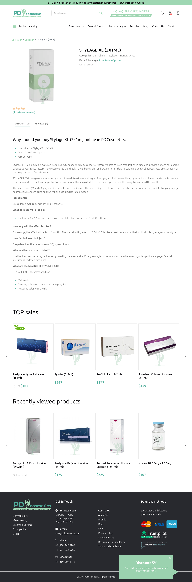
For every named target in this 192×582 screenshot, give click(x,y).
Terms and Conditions (109, 546)
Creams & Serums (22, 524)
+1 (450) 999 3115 (65, 561)
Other (16, 533)
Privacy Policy (105, 533)
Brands (102, 519)
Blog (145, 26)
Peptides (134, 26)
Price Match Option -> (111, 60)
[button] (185, 445)
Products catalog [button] (28, 26)
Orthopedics (19, 529)
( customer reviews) (24, 112)
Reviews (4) (41, 123)
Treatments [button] (75, 26)
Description (22, 123)
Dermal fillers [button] (95, 26)
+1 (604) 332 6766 (65, 549)
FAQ (100, 528)
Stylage (113, 55)
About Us (173, 26)
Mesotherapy (20, 520)
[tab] (22, 123)
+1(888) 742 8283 (139, 11)
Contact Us (158, 26)
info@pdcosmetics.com (68, 533)
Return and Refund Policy (111, 542)
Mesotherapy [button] (116, 26)
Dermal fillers (100, 55)
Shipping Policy (106, 537)
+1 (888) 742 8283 (65, 545)
